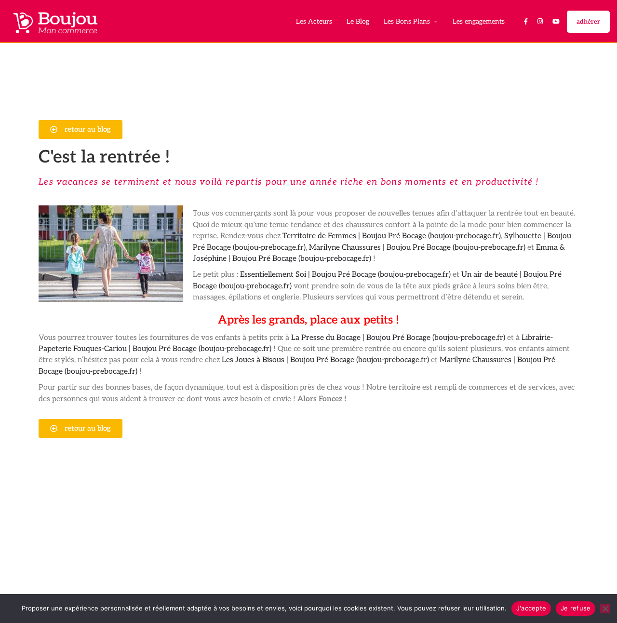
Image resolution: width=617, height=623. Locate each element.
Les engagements (479, 21)
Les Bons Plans (407, 21)
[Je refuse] (605, 608)
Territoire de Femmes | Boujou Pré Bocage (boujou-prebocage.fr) (391, 236)
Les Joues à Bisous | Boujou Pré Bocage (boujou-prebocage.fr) (325, 360)
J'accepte (531, 608)
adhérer (588, 22)
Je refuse (575, 608)
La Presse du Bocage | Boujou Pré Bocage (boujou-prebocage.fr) (398, 337)
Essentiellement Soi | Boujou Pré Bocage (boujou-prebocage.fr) (345, 274)
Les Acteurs (314, 21)
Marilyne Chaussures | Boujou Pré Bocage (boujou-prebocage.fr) (417, 247)
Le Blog (358, 21)
